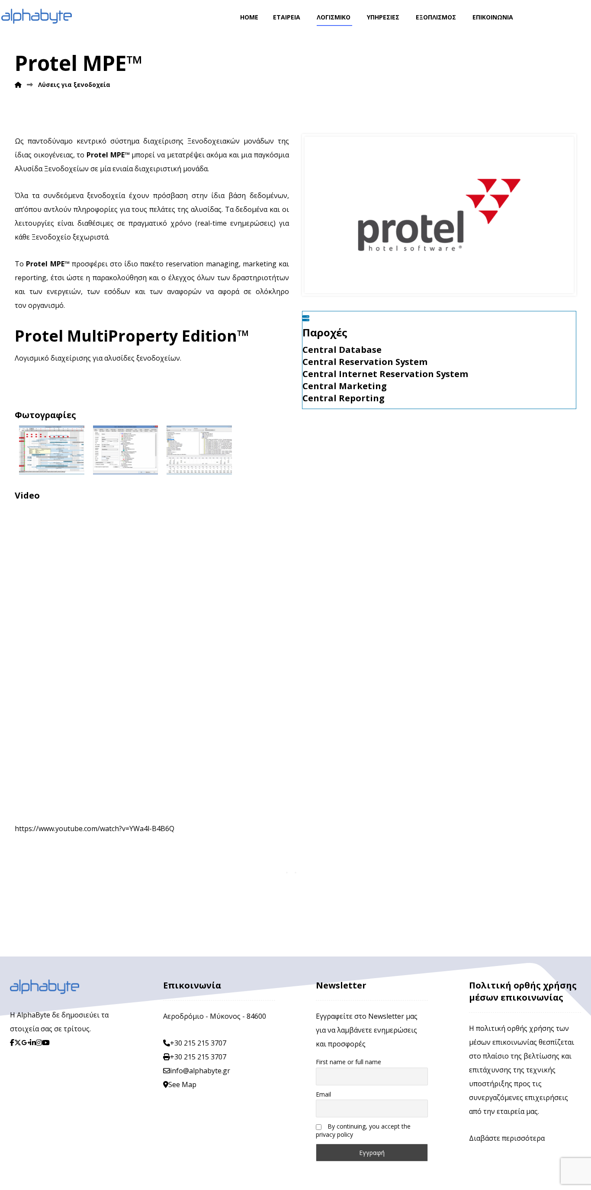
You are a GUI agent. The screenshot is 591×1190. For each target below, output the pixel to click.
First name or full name (348, 1062)
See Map (182, 1084)
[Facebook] (12, 1042)
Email (323, 1094)
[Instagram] (39, 1042)
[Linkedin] (33, 1042)
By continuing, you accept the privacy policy (363, 1130)
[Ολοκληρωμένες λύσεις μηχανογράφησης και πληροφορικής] (36, 16)
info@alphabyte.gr (200, 1070)
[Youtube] (46, 1042)
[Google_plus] (25, 1042)
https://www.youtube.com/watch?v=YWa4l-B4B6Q (94, 828)
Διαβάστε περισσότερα (507, 1138)
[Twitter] (17, 1042)
